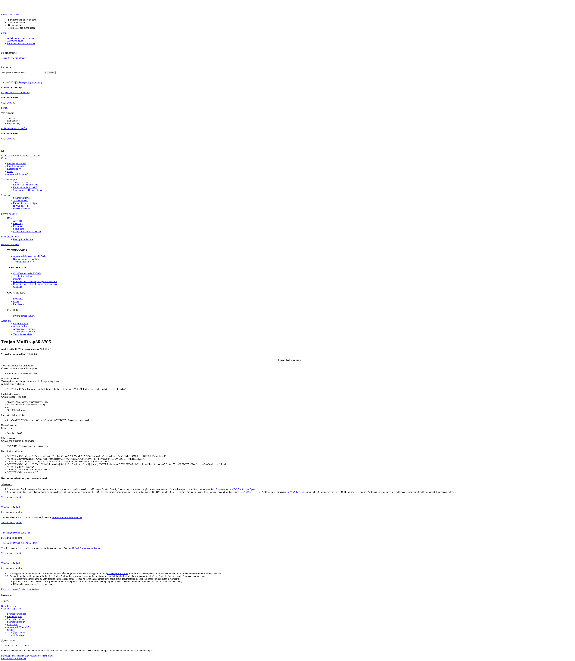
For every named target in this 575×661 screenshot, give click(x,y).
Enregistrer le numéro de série (22, 19)
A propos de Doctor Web (19, 627)
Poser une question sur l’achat (21, 43)
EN (11, 155)
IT (21, 155)
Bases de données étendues (26, 259)
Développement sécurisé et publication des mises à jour (27, 655)
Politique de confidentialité (13, 658)
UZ (32, 155)
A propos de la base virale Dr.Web (29, 256)
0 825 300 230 (8, 102)
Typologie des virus (22, 276)
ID (38, 155)
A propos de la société (17, 174)
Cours (16, 301)
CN (7, 155)
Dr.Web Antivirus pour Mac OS (67, 517)
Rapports (17, 226)
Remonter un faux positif (25, 187)
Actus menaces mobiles (24, 329)
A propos (17, 220)
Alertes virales (20, 326)
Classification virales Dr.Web (27, 273)
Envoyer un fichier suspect (25, 184)
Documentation (15, 25)
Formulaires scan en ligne (25, 203)
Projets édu (18, 304)
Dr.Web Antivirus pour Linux (86, 548)
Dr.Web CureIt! (20, 206)
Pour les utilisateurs (16, 622)
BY (35, 155)
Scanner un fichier (21, 198)
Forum (4, 108)
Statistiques (18, 229)
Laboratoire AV (14, 168)
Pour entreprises (14, 616)
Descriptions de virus (23, 239)
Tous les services (21, 182)
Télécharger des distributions (21, 28)
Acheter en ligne (15, 40)
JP (24, 155)
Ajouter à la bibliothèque (15, 58)
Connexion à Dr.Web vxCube (27, 231)
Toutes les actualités (22, 334)
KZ (28, 155)
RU (3, 155)
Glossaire (17, 287)
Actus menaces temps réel (25, 331)
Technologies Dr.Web (23, 261)
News (10, 171)
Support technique (16, 22)
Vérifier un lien (20, 200)
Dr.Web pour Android (117, 573)
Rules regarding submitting (29, 82)
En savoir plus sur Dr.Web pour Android (20, 589)
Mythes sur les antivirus (24, 315)
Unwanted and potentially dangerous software (35, 281)
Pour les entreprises (16, 166)
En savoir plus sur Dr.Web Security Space (235, 489)
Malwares (17, 278)
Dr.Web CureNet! (21, 208)
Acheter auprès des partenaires (21, 38)
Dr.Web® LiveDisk (249, 492)
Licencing (18, 223)
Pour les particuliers (16, 163)
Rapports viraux (20, 323)
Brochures (18, 298)
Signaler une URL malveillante (27, 190)
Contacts (11, 630)
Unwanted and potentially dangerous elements (35, 284)
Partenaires (12, 624)
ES (15, 155)
